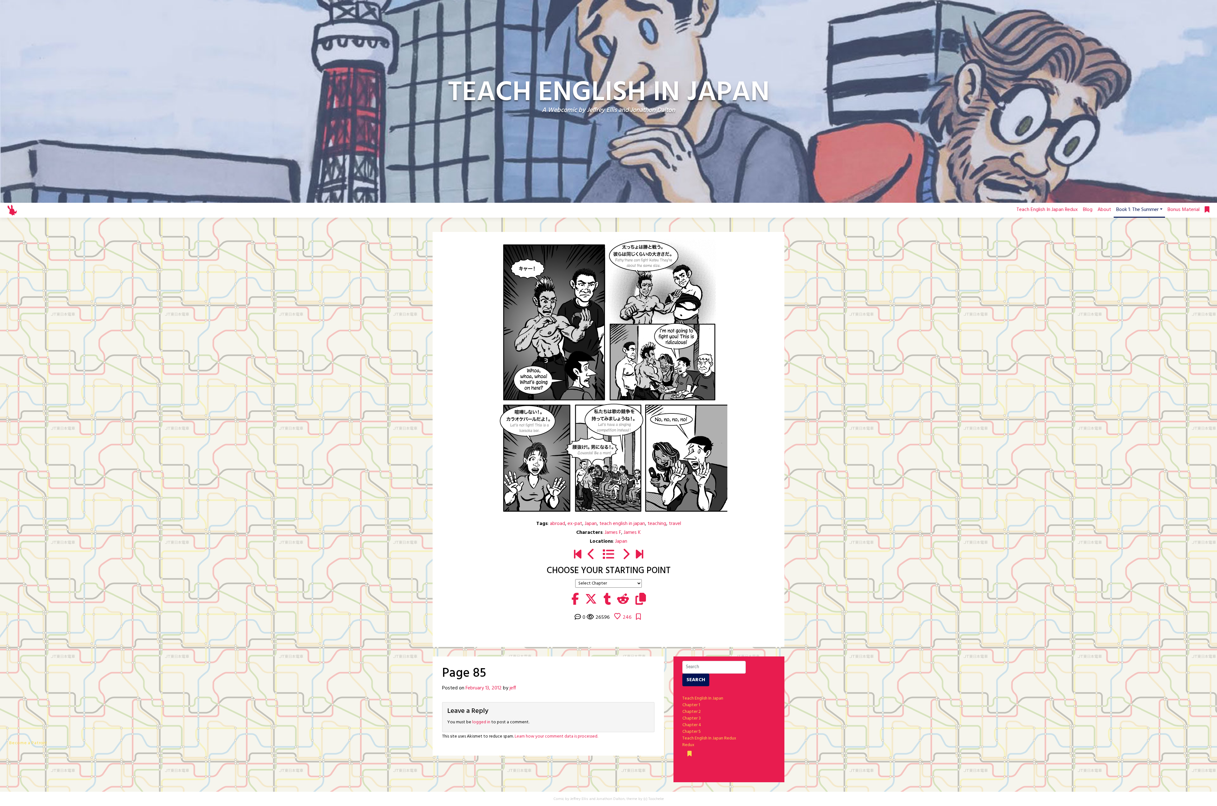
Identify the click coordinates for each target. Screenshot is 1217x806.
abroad (557, 524)
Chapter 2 (691, 711)
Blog (1087, 210)
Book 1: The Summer (1137, 210)
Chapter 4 (691, 725)
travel (675, 524)
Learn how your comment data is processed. (556, 736)
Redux (688, 745)
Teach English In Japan (702, 698)
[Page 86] (625, 555)
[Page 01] (577, 555)
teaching (656, 524)
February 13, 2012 (484, 688)
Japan (591, 524)
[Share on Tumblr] (607, 600)
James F (613, 532)
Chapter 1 (691, 705)
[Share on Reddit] (623, 600)
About (1104, 210)
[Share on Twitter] (591, 600)
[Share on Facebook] (575, 600)
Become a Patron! (28, 743)
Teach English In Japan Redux (1047, 210)
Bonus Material (1184, 210)
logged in (481, 722)
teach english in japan (622, 524)
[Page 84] (591, 555)
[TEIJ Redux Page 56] (639, 555)
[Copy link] (640, 600)
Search (695, 680)
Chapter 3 (691, 718)
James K (632, 532)
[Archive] (608, 555)
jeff (513, 688)
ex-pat (575, 524)
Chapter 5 (691, 731)
